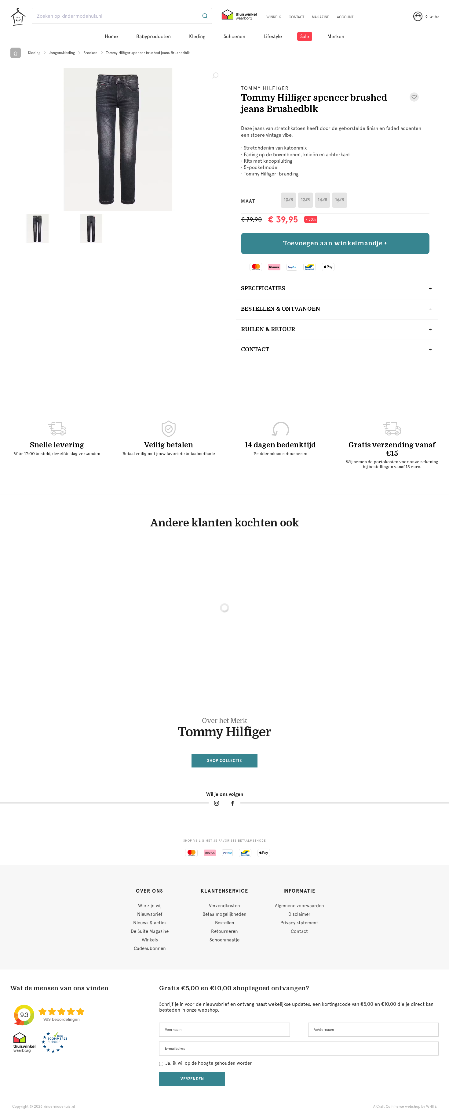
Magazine (320, 17)
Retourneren (224, 931)
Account (345, 17)
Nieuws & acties (149, 923)
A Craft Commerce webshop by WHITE (405, 1106)
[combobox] (122, 16)
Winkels (273, 17)
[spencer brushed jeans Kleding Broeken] (117, 139)
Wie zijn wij (150, 905)
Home (111, 36)
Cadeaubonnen (150, 948)
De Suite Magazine (150, 931)
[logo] (18, 17)
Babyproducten (153, 36)
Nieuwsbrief (149, 914)
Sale (304, 36)
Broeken (90, 53)
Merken (335, 36)
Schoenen (234, 36)
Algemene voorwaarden (299, 905)
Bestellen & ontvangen (280, 309)
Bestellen (224, 923)
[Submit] (204, 15)
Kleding (197, 36)
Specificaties (263, 288)
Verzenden (192, 1079)
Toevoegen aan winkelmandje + (335, 243)
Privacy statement (299, 923)
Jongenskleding (62, 53)
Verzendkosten (224, 905)
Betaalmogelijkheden (224, 914)
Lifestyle (273, 36)
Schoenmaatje (224, 940)
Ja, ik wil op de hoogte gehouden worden (209, 1063)
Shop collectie (224, 760)
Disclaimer (299, 914)
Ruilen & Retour (268, 329)
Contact (296, 17)
